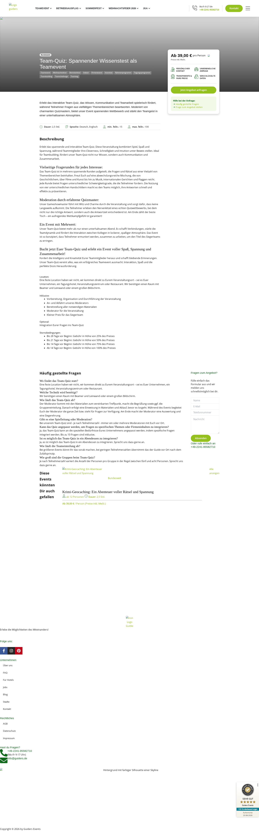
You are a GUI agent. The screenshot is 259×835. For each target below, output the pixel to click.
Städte (6, 701)
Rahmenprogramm (123, 72)
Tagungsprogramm (142, 72)
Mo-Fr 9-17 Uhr (206, 7)
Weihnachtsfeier (60, 72)
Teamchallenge (61, 76)
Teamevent (45, 72)
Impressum (9, 738)
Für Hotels (8, 679)
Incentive (108, 72)
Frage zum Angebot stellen (189, 107)
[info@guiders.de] (3, 760)
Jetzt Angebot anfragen (193, 90)
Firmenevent (97, 72)
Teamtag (74, 76)
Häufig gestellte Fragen (187, 104)
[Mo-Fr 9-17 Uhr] (194, 7)
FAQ (5, 672)
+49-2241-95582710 (209, 9)
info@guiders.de (17, 758)
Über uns (7, 665)
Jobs (5, 687)
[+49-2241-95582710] (3, 753)
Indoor (86, 72)
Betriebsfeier (75, 72)
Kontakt (7, 708)
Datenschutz (9, 730)
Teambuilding (46, 76)
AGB (5, 723)
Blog (5, 694)
